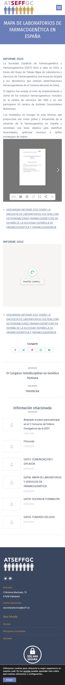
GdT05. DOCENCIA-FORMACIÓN (41, 499)
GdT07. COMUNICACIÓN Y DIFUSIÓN (38, 461)
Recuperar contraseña (14, 631)
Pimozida (29, 441)
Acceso (7, 624)
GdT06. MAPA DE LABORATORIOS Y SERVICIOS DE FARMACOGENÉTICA (43, 482)
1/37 (14, 197)
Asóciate (7, 638)
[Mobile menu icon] (59, 7)
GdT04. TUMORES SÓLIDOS (39, 517)
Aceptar (9, 680)
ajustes (27, 671)
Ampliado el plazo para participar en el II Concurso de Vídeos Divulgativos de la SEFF (42, 424)
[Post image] (12, 424)
